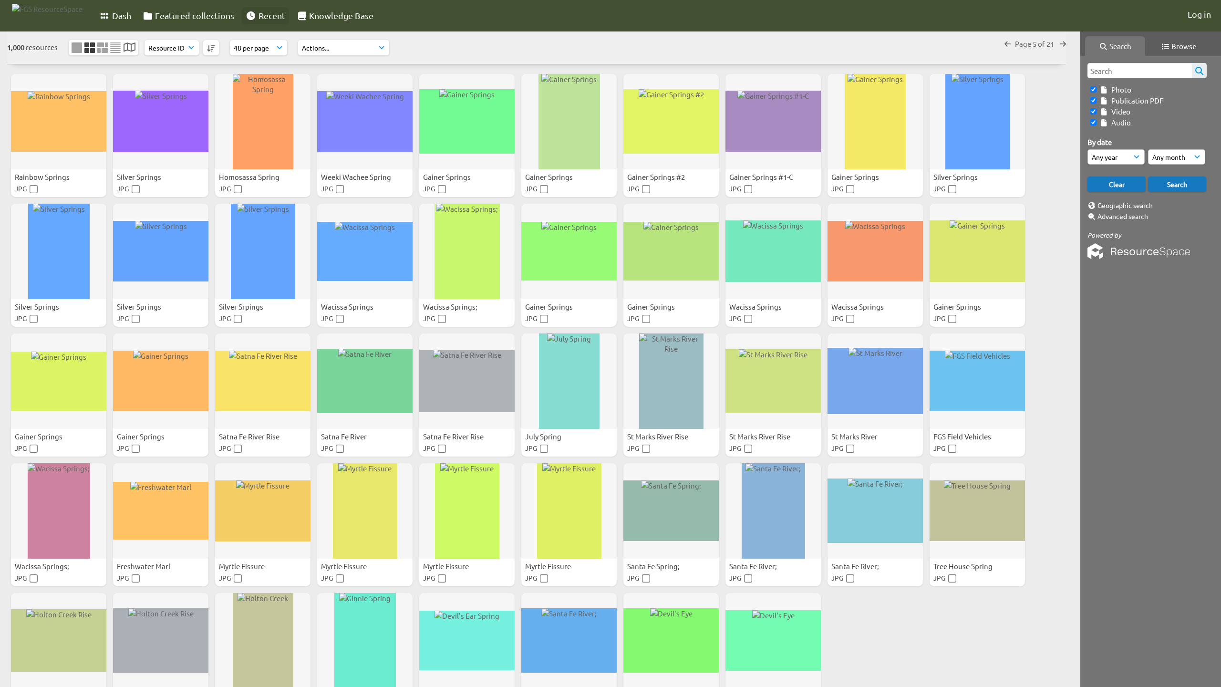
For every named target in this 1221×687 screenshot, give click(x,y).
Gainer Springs (447, 176)
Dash (120, 15)
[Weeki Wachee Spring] (365, 121)
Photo (1119, 89)
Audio (1119, 122)
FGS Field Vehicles (963, 436)
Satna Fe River (344, 436)
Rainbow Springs (43, 176)
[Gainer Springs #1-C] (773, 121)
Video (1119, 111)
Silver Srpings (242, 306)
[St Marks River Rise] (671, 381)
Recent (271, 15)
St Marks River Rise (658, 436)
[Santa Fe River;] (773, 511)
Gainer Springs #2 (656, 176)
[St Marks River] (875, 381)
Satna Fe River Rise (250, 436)
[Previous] (1007, 43)
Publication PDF (1135, 100)
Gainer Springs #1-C (762, 176)
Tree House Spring (963, 566)
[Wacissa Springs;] (467, 251)
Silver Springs (140, 176)
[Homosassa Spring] (262, 121)
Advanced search (1122, 216)
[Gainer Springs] (467, 121)
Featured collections (193, 15)
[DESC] (211, 47)
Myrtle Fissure (242, 566)
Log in (1199, 14)
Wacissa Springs (348, 306)
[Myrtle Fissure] (262, 511)
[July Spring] (569, 381)
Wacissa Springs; (451, 306)
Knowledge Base (340, 15)
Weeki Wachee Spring (357, 176)
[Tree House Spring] (977, 511)
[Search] (1199, 70)
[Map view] (129, 47)
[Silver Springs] (160, 121)
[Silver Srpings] (262, 251)
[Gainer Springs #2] (671, 121)
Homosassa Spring (250, 176)
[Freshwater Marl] (160, 511)
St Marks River (855, 436)
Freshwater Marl (144, 566)
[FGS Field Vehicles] (977, 381)
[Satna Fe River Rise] (262, 381)
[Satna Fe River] (365, 381)
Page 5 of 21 (1035, 43)
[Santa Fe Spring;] (671, 511)
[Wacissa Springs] (365, 251)
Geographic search (1125, 205)
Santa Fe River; (753, 566)
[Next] (1063, 43)
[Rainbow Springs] (58, 121)
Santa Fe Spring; (654, 566)
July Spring (544, 436)
